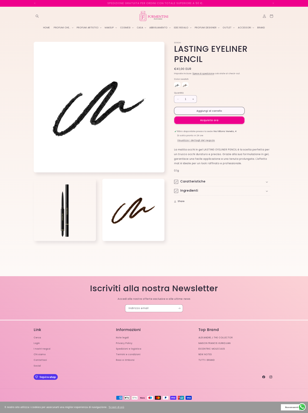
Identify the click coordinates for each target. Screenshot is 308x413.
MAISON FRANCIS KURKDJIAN (214, 343)
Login (37, 343)
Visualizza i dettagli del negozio (196, 140)
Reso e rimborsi (125, 360)
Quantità (179, 92)
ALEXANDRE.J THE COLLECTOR (215, 337)
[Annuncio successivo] (273, 3)
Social (37, 365)
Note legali (122, 337)
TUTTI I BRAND (206, 360)
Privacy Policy (124, 343)
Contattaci (40, 360)
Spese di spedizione (203, 73)
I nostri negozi (42, 348)
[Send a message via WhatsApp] (302, 407)
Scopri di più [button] (116, 407)
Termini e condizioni (128, 354)
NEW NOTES (205, 354)
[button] (37, 16)
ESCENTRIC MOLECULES (211, 348)
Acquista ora (209, 120)
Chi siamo (40, 354)
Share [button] (181, 201)
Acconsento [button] (292, 407)
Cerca (37, 337)
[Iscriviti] (179, 308)
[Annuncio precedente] (34, 3)
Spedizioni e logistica (128, 348)
